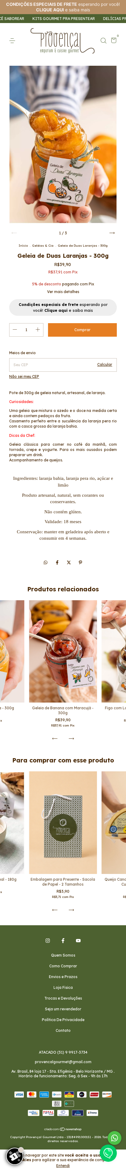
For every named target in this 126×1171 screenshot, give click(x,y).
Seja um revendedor (63, 1009)
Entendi (63, 1165)
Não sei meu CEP (24, 376)
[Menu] (13, 40)
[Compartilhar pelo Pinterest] (80, 562)
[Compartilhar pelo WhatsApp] (45, 562)
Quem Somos (63, 955)
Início (23, 246)
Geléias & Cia (43, 246)
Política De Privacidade (63, 1019)
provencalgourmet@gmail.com (63, 1061)
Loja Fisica (63, 987)
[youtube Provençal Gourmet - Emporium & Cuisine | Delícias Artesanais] (78, 940)
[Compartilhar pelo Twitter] (69, 562)
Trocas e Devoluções (63, 998)
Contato (63, 1030)
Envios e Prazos (63, 976)
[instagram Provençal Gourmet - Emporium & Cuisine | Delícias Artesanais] (47, 940)
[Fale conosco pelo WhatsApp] (114, 1138)
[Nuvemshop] (63, 1130)
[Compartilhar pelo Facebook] (58, 562)
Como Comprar (63, 966)
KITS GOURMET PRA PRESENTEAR (44, 18)
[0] (113, 41)
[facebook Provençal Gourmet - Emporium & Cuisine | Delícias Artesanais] (63, 940)
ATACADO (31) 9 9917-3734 (63, 1052)
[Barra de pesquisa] (103, 40)
